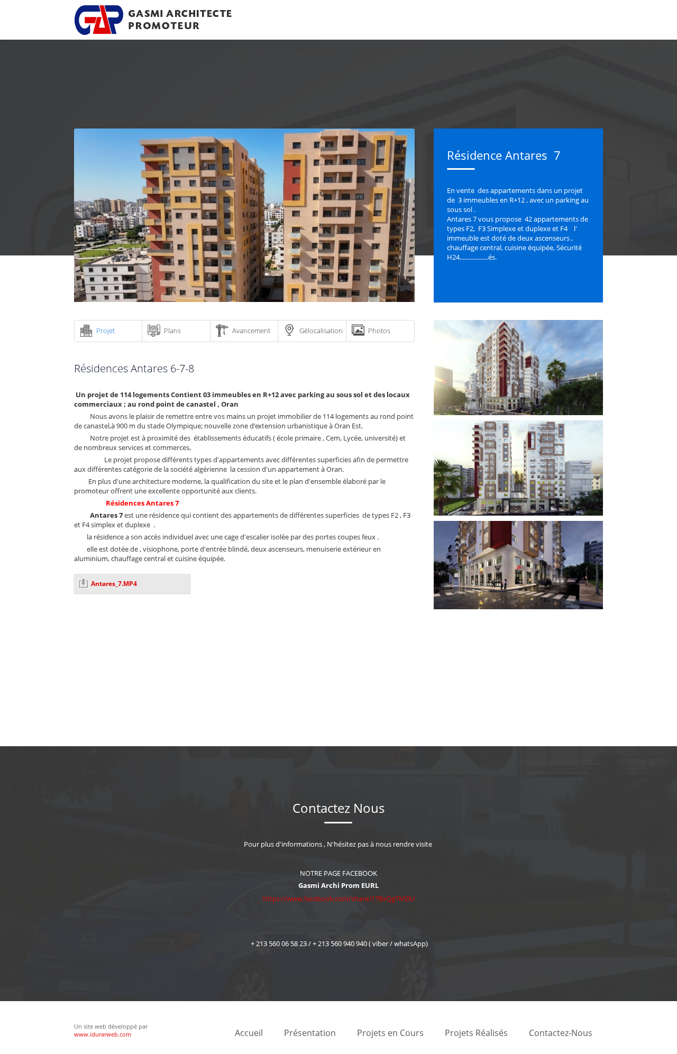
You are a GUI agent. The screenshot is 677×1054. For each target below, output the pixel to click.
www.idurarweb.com (102, 1034)
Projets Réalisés (476, 54)
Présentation (310, 54)
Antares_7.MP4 (114, 583)
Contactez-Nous (560, 54)
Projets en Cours (390, 54)
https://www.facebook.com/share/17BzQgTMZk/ (339, 898)
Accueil (249, 54)
